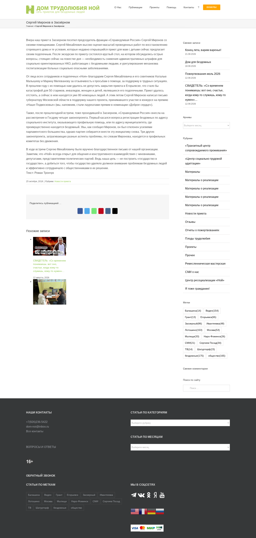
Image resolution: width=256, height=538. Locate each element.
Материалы (192, 171)
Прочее (190, 255)
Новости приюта (63, 181)
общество (216, 355)
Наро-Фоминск (214, 336)
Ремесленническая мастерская (205, 263)
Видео (212, 310)
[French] (143, 511)
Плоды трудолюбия (197, 238)
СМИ (190, 342)
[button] (225, 7)
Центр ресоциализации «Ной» (204, 280)
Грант (190, 317)
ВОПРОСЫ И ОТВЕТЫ (41, 446)
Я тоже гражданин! (197, 288)
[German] (151, 511)
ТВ (189, 349)
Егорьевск (208, 317)
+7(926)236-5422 (37, 421)
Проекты (190, 246)
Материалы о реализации (201, 180)
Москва (213, 330)
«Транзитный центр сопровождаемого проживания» (206, 148)
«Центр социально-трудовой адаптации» (203, 161)
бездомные (194, 355)
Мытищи (192, 336)
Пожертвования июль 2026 (202, 73)
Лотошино (193, 330)
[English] (135, 511)
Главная (29, 26)
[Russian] (160, 511)
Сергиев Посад (210, 342)
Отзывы (190, 221)
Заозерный (193, 323)
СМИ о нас (192, 271)
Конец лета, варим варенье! (203, 50)
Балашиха (193, 310)
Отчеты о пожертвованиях (202, 230)
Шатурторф (206, 349)
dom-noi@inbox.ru (37, 426)
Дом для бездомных (198, 62)
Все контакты (34, 431)
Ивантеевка (215, 323)
